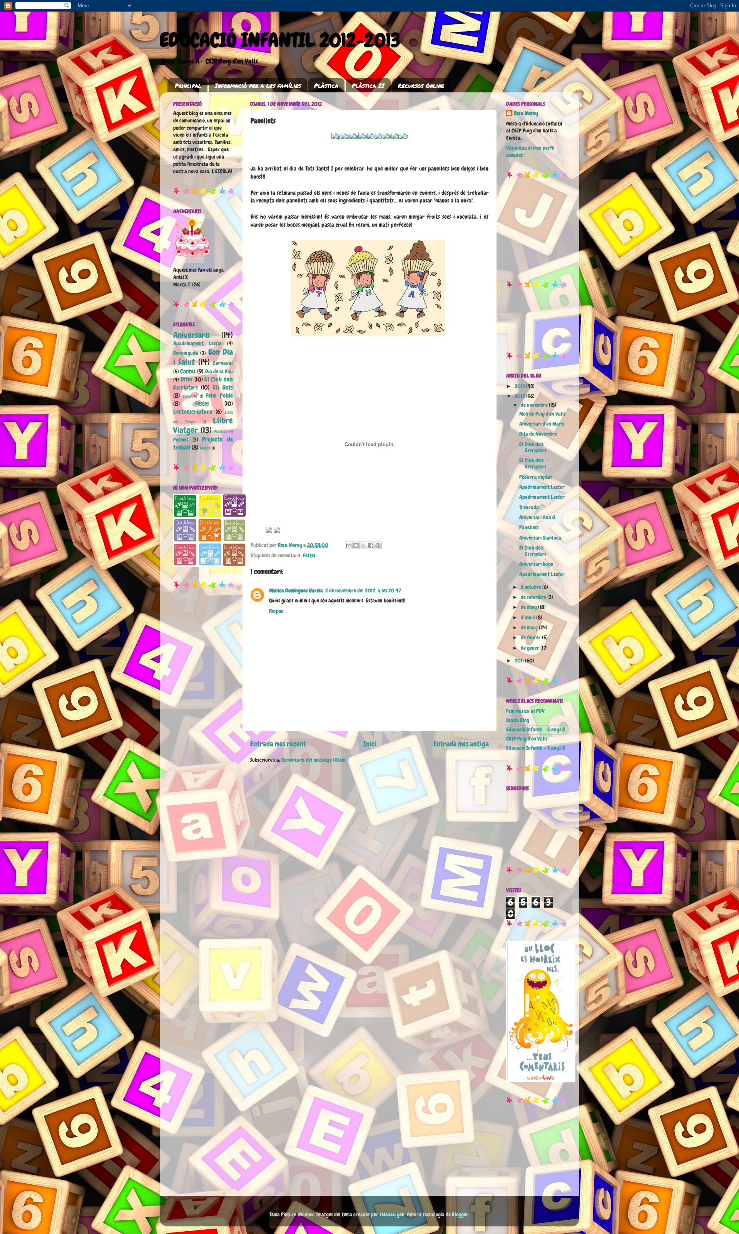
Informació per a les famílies (258, 85)
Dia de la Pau (219, 371)
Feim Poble (219, 395)
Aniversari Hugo (536, 564)
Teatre (205, 448)
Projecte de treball (203, 443)
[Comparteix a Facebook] (371, 545)
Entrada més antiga (461, 744)
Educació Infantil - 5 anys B (535, 729)
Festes (309, 555)
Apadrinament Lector (197, 343)
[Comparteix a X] (363, 545)
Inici (369, 744)
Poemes (180, 439)
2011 (520, 660)
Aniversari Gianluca (540, 538)
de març (530, 627)
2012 (520, 396)
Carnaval (223, 363)
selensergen (392, 1214)
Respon (276, 611)
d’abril (528, 617)
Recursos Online (421, 85)
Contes (188, 371)
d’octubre (531, 587)
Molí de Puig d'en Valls (542, 414)
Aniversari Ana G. (537, 517)
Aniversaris (191, 335)
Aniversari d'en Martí (541, 424)
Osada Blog (517, 720)
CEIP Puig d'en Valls (527, 739)
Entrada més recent (278, 744)
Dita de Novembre (538, 434)
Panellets (529, 527)
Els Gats (223, 387)
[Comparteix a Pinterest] (378, 545)
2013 (520, 386)
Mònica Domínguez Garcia (296, 590)
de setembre (534, 597)
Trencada (529, 507)
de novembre (535, 405)
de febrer (531, 637)
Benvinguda (185, 353)
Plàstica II (368, 85)
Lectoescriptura (192, 412)
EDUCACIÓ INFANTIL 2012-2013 (280, 40)
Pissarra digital (535, 477)
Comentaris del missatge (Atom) (314, 760)
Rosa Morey (526, 113)
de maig (529, 607)
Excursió (190, 396)
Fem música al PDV (525, 711)
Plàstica (326, 85)
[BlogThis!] (356, 545)
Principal (188, 85)
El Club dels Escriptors (533, 447)
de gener (530, 648)
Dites (186, 379)
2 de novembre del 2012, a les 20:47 (363, 590)
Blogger (460, 1214)
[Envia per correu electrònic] (349, 545)
